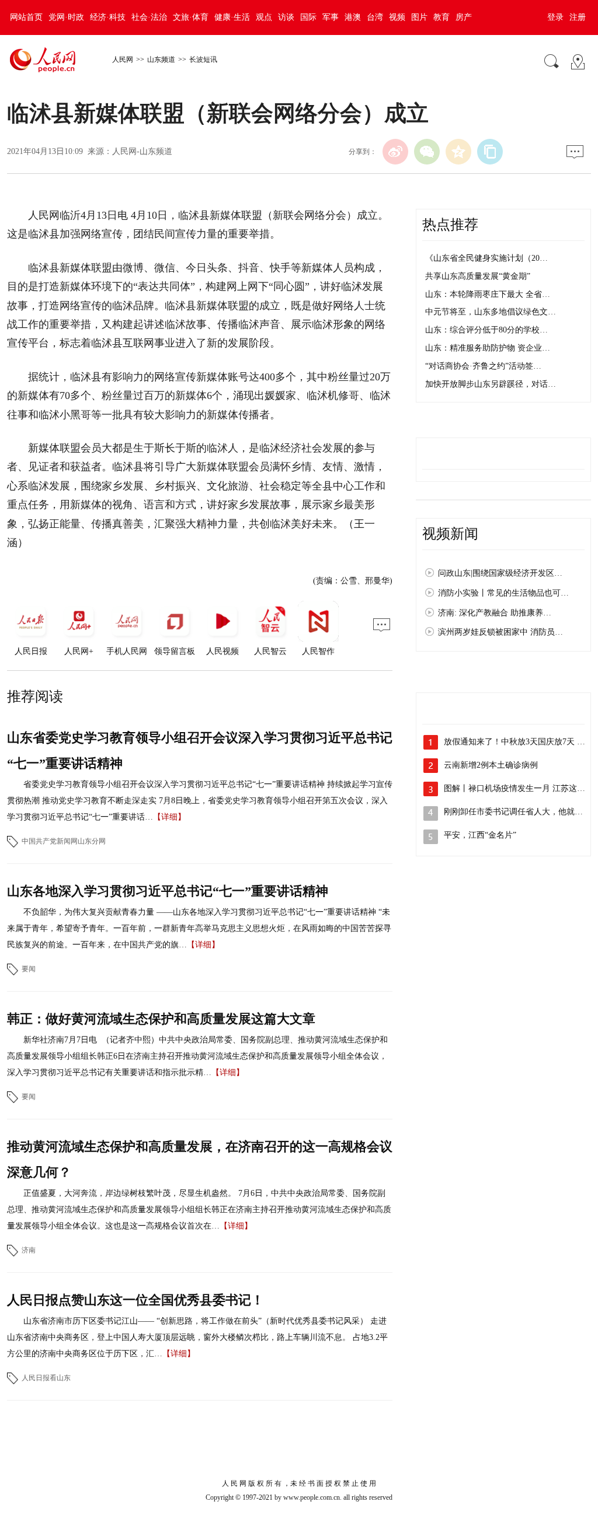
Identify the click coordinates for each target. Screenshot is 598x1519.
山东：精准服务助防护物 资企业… (487, 348)
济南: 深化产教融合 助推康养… (494, 612)
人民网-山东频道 (142, 151)
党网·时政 (66, 17)
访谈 (286, 17)
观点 (264, 17)
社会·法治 (149, 17)
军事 (330, 17)
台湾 (375, 17)
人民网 (122, 59)
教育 (441, 17)
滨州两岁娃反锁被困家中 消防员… (500, 632)
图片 (419, 17)
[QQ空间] (458, 151)
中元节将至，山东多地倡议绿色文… (490, 311)
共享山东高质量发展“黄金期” (477, 276)
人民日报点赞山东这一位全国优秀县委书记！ (135, 1300)
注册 (577, 17)
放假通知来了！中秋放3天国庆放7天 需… (518, 741)
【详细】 (169, 817)
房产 (464, 17)
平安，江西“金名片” (480, 835)
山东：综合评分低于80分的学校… (486, 330)
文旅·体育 (190, 17)
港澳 (353, 17)
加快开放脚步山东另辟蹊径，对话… (490, 384)
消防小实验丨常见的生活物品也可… (503, 593)
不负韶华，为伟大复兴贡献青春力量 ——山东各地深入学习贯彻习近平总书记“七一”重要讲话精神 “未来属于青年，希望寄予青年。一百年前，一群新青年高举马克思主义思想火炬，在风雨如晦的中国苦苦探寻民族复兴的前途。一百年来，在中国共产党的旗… (199, 928)
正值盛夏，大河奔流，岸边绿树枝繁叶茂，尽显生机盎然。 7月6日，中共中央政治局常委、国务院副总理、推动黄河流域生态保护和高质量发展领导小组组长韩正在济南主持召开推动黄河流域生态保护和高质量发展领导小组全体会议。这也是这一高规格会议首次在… (199, 1209)
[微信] (427, 151)
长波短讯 (203, 59)
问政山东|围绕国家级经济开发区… (500, 573)
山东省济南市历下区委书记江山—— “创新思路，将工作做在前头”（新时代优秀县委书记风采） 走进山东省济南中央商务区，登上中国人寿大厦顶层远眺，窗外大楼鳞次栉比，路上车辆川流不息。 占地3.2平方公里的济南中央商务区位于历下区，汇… (197, 1337)
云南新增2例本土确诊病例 (491, 765)
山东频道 (161, 59)
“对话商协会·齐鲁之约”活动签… (483, 366)
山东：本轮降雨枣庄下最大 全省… (487, 294)
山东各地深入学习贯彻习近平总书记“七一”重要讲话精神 (167, 891)
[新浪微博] (395, 151)
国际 (308, 17)
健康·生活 (232, 17)
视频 (397, 17)
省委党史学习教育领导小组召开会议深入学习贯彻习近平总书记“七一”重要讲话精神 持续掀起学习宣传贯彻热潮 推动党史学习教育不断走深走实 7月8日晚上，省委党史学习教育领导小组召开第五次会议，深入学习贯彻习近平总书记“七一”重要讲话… (199, 800)
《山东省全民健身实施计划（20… (486, 258)
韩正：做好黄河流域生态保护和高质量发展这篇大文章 (161, 1019)
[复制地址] (490, 151)
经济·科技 (108, 17)
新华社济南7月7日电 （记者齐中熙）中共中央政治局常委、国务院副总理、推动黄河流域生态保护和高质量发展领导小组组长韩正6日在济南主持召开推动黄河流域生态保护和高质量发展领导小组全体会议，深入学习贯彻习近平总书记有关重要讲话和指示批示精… (197, 1056)
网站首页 (26, 17)
